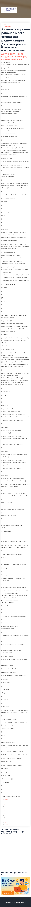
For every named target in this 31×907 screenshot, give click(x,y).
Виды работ (8, 26)
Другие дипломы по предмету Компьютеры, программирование (14, 56)
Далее (6, 824)
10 (5, 822)
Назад (6, 799)
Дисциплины (8, 24)
